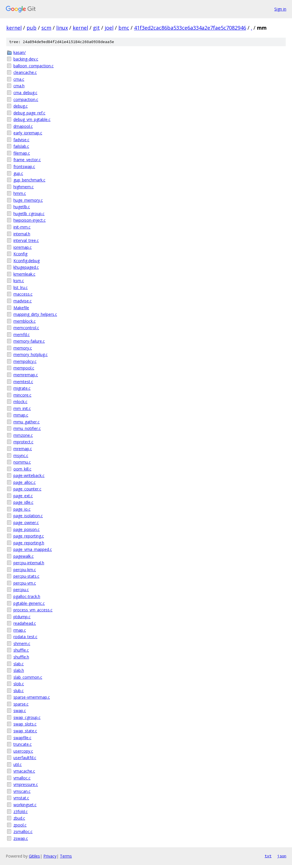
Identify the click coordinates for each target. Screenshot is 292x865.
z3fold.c (20, 811)
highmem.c (23, 186)
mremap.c (22, 448)
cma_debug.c (25, 92)
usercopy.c (23, 751)
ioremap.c (22, 247)
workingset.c (24, 804)
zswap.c (20, 838)
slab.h (18, 670)
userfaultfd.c (24, 757)
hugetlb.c (21, 206)
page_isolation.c (28, 515)
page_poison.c (26, 529)
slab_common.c (27, 677)
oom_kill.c (22, 469)
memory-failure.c (29, 341)
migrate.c (22, 388)
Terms (66, 856)
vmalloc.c (22, 778)
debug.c (20, 106)
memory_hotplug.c (30, 354)
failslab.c (21, 146)
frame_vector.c (27, 159)
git (96, 27)
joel (109, 27)
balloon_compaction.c (33, 65)
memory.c (22, 348)
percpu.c (21, 589)
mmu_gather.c (26, 422)
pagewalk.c (23, 556)
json (281, 855)
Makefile (21, 307)
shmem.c (21, 643)
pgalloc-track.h (26, 596)
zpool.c (20, 825)
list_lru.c (20, 287)
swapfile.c (22, 737)
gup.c (18, 173)
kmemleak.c (24, 274)
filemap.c (21, 153)
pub (31, 27)
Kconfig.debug (26, 260)
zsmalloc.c (23, 831)
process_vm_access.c (32, 610)
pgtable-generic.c (29, 603)
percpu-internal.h (28, 562)
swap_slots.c (24, 724)
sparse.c (21, 704)
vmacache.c (24, 771)
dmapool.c (23, 126)
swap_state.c (25, 730)
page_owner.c (26, 522)
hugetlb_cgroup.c (28, 213)
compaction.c (25, 99)
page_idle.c (23, 502)
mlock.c (20, 401)
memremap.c (25, 374)
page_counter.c (27, 489)
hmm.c (19, 193)
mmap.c (20, 415)
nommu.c (22, 462)
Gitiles (34, 856)
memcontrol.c (26, 327)
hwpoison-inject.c (29, 220)
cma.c (18, 79)
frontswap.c (24, 166)
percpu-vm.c (24, 583)
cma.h (19, 85)
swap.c (19, 710)
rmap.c (19, 630)
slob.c (18, 683)
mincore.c (22, 395)
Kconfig (20, 253)
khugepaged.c (26, 267)
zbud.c (19, 818)
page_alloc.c (24, 482)
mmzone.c (23, 435)
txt (268, 855)
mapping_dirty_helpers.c (35, 314)
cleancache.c (25, 72)
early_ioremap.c (27, 133)
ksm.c (18, 280)
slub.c (18, 690)
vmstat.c (21, 798)
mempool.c (23, 368)
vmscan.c (22, 791)
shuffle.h (21, 657)
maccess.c (23, 294)
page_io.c (22, 509)
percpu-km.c (24, 569)
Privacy (49, 856)
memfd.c (21, 334)
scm (46, 27)
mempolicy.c (24, 361)
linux (62, 27)
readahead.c (24, 623)
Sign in (280, 9)
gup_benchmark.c (29, 180)
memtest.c (23, 381)
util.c (17, 764)
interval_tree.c (26, 240)
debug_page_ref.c (29, 113)
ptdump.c (22, 616)
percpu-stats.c (26, 576)
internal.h (21, 234)
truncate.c (22, 744)
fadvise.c (21, 139)
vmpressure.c (25, 784)
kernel (14, 27)
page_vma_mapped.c (32, 549)
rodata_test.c (25, 636)
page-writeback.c (28, 475)
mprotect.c (23, 441)
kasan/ (19, 52)
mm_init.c (22, 408)
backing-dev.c (25, 59)
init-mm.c (22, 227)
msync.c (20, 455)
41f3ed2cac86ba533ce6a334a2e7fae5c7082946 (190, 27)
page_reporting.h (28, 542)
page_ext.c (23, 495)
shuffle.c (21, 650)
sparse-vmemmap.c (31, 697)
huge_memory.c (28, 200)
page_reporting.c (28, 536)
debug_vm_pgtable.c (31, 119)
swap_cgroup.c (26, 717)
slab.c (18, 663)
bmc (123, 27)
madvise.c (22, 301)
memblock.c (24, 321)
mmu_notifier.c (27, 428)
